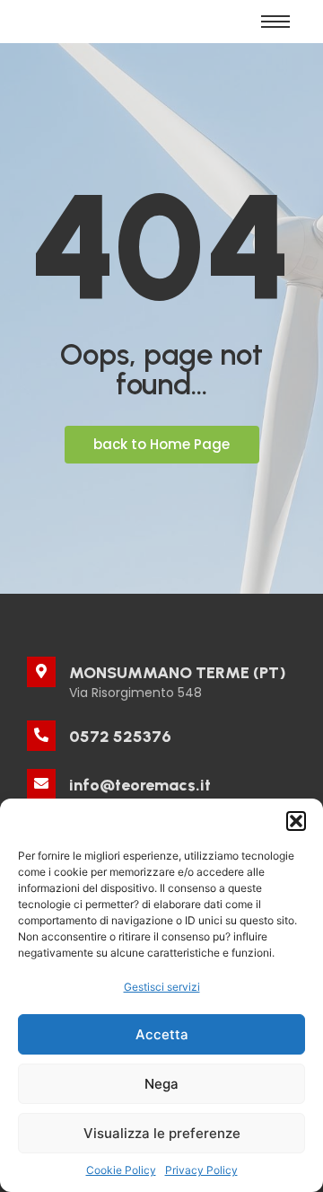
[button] (296, 821)
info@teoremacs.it (140, 785)
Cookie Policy (121, 1170)
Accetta (161, 1034)
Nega (161, 1083)
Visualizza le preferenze (161, 1133)
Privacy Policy (201, 1170)
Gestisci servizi (162, 986)
